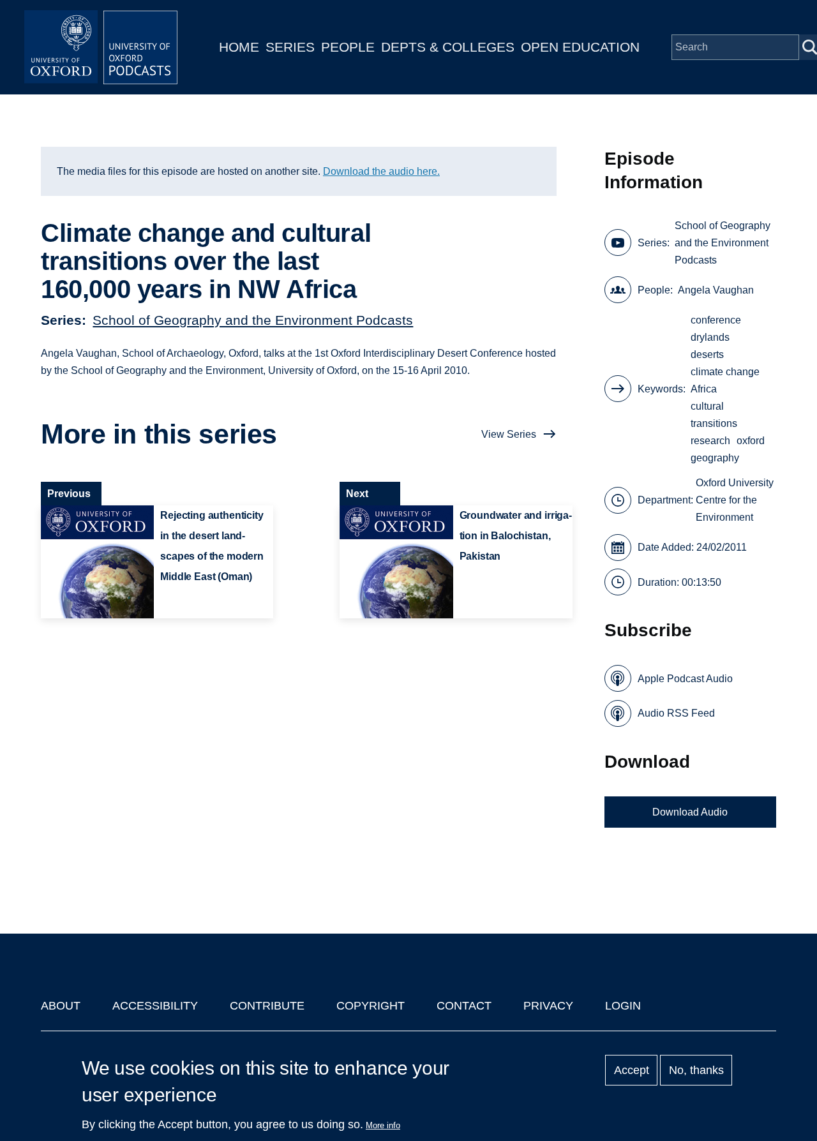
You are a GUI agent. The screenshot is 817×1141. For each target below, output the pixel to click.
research (710, 440)
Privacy (548, 1005)
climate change (725, 371)
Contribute (267, 1005)
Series (290, 47)
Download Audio (690, 812)
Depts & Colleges (447, 47)
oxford (751, 440)
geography (715, 457)
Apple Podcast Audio (685, 678)
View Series (508, 434)
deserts (707, 354)
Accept (631, 1070)
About (60, 1005)
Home (239, 47)
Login (623, 1005)
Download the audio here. (381, 171)
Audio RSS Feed (676, 713)
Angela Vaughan (716, 290)
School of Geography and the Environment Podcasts (253, 320)
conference (716, 320)
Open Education (580, 47)
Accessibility (155, 1005)
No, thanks (696, 1070)
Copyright (370, 1005)
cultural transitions (714, 415)
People (348, 47)
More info (383, 1125)
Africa (704, 389)
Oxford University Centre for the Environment (735, 500)
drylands (710, 337)
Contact (464, 1005)
